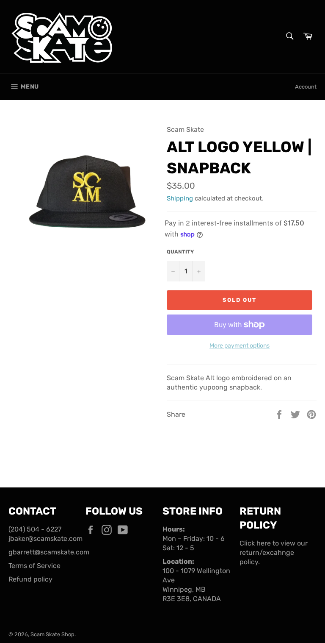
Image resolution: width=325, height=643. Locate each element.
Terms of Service (34, 566)
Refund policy (30, 579)
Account (306, 87)
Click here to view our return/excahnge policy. (274, 552)
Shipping (180, 198)
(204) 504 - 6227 (34, 529)
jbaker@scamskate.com (45, 538)
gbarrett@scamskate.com (48, 552)
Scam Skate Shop (52, 634)
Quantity (180, 252)
